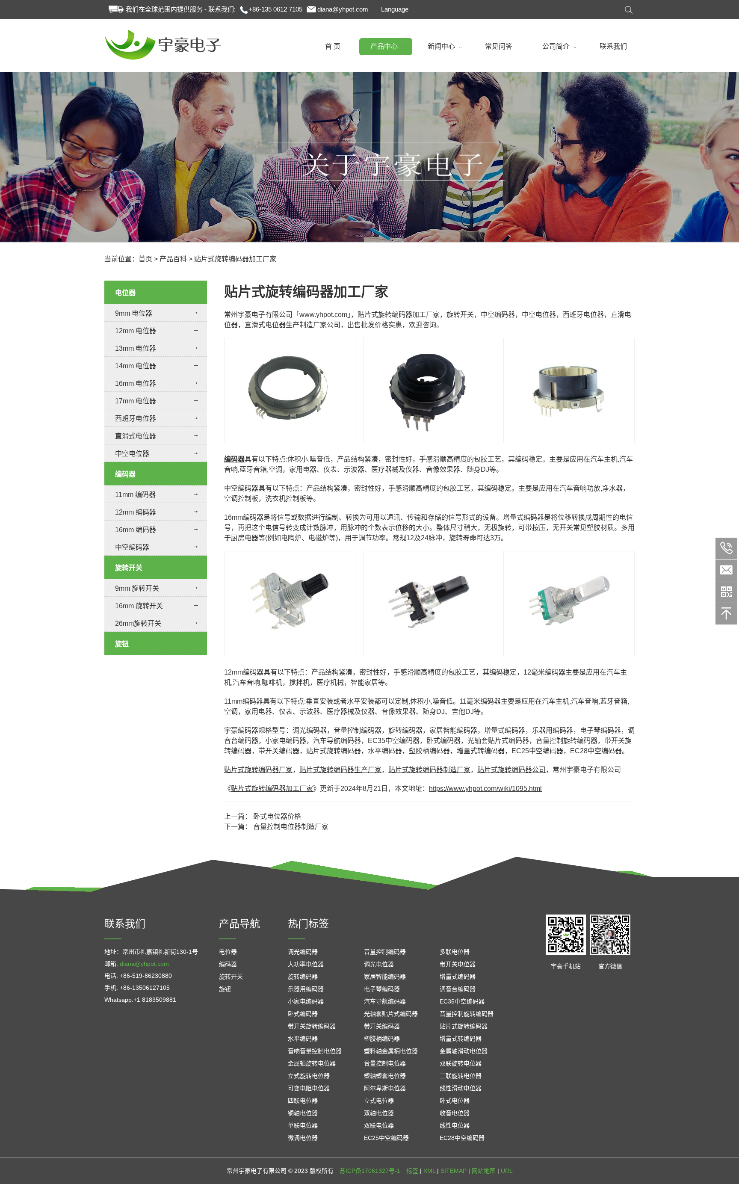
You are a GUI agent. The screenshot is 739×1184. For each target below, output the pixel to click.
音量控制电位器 (385, 1063)
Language (394, 9)
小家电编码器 (306, 1001)
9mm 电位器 (133, 313)
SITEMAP (453, 1170)
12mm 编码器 (135, 512)
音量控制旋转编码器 (467, 1013)
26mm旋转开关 (138, 623)
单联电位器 (303, 1125)
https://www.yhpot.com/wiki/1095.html (485, 788)
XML (429, 1170)
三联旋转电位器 (461, 1075)
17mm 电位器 (135, 401)
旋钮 (122, 644)
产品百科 (173, 259)
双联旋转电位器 (461, 1063)
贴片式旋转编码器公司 (511, 769)
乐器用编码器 (306, 989)
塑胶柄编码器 (382, 1038)
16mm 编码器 (135, 529)
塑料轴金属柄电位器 (391, 1051)
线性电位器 (455, 1125)
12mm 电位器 (135, 330)
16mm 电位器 (135, 383)
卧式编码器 (303, 1013)
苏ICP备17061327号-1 (370, 1170)
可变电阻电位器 (309, 1088)
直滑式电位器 (135, 436)
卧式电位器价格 (277, 816)
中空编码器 (132, 547)
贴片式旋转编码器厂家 (258, 769)
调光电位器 (379, 964)
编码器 (125, 474)
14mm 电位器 (135, 366)
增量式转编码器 (461, 1038)
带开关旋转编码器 (312, 1026)
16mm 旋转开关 (139, 606)
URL (507, 1170)
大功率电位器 (306, 964)
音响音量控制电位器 (315, 1051)
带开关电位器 (458, 964)
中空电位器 (132, 453)
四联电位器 (303, 1100)
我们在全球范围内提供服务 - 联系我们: (181, 9)
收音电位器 (455, 1113)
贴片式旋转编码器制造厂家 (429, 769)
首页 (145, 259)
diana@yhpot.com (342, 9)
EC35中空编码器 (462, 1001)
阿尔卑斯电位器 (385, 1088)
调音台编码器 (458, 989)
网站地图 (484, 1170)
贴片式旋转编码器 (464, 1026)
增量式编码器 (458, 976)
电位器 (125, 292)
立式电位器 (379, 1100)
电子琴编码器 (382, 989)
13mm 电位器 (135, 348)
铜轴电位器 (303, 1113)
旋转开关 (128, 567)
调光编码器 (303, 951)
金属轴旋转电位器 (312, 1063)
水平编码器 (303, 1038)
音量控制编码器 (385, 951)
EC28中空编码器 (462, 1137)
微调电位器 (303, 1137)
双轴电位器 (379, 1113)
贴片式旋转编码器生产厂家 (340, 769)
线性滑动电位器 (461, 1088)
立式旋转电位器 (309, 1075)
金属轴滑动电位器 (464, 1051)
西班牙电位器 (135, 418)
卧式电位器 (455, 1100)
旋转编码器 (303, 976)
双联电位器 (379, 1125)
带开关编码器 (382, 1026)
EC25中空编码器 (386, 1137)
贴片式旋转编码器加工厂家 (272, 788)
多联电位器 (455, 951)
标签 (412, 1170)
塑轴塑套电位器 (385, 1075)
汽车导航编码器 (385, 1001)
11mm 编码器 (135, 494)
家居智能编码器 (385, 976)
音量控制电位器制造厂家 (290, 826)
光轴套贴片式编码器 (391, 1013)
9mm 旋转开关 (137, 588)
